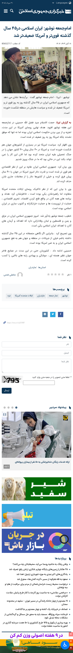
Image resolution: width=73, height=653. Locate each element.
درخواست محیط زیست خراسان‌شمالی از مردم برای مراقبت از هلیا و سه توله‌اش (36, 586)
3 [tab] (8, 407)
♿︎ (65, 645)
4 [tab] (5, 407)
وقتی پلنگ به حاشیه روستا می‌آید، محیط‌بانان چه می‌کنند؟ (40, 564)
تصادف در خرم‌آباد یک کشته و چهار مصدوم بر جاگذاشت (41, 609)
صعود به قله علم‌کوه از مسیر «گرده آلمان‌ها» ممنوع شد (42, 579)
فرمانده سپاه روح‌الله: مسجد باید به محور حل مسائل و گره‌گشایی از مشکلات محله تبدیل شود (36, 616)
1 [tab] (16, 407)
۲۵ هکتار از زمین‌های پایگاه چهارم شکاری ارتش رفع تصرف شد (38, 569)
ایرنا (41, 11)
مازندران (32, 267)
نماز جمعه (53, 296)
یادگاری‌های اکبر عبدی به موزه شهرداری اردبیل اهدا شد (42, 574)
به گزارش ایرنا (64, 123)
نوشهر (65, 296)
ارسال (6, 391)
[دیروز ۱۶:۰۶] (36, 435)
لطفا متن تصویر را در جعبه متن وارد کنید (51, 377)
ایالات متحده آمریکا (24, 296)
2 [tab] (12, 407)
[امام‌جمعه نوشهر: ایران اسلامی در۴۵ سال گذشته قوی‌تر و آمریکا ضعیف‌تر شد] (36, 70)
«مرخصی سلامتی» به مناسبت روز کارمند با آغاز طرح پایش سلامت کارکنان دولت (37, 594)
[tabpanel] (36, 441)
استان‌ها (42, 267)
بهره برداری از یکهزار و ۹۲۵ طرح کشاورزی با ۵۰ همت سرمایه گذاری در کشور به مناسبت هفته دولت (35, 624)
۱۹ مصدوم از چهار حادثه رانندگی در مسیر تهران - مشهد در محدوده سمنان (37, 602)
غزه (9, 296)
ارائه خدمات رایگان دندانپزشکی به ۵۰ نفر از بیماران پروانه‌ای (42, 462)
